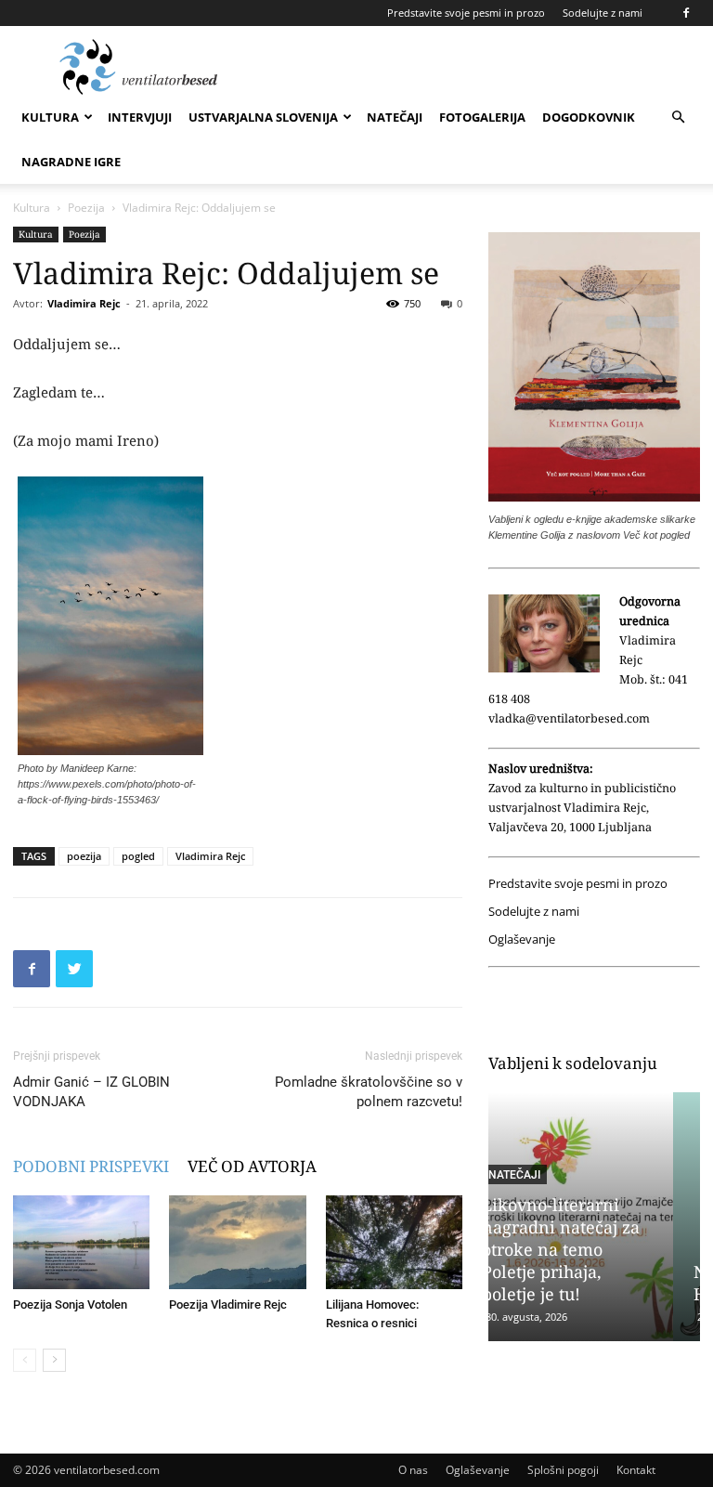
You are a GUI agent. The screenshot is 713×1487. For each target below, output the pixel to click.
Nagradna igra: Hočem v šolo (569, 1282)
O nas (413, 1470)
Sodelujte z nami (602, 13)
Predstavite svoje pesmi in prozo (466, 13)
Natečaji (394, 117)
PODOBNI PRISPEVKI (91, 1166)
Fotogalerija (482, 117)
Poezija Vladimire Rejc (228, 1304)
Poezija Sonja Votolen (70, 1304)
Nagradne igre (71, 161)
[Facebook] (686, 13)
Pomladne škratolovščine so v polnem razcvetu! (368, 1092)
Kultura (50, 117)
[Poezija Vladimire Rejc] (237, 1242)
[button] (677, 117)
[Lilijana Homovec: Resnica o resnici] (394, 1242)
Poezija (86, 207)
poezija (84, 856)
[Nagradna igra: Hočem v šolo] (595, 1216)
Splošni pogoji (563, 1470)
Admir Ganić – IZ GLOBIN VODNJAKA (91, 1092)
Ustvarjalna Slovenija (263, 117)
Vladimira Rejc (84, 303)
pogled (138, 856)
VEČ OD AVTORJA (252, 1166)
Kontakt (635, 1470)
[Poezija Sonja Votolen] (81, 1242)
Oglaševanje (521, 939)
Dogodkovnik (588, 117)
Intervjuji (140, 117)
